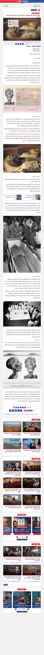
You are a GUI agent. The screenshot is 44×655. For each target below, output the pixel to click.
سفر (8, 70)
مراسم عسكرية (36, 49)
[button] (27, 537)
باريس (19, 203)
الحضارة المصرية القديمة (16, 131)
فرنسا (22, 414)
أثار (15, 189)
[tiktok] (10, 410)
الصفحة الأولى (14, 414)
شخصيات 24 (34, 10)
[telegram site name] (16, 410)
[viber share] (16, 44)
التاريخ (24, 141)
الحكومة (28, 66)
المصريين (24, 286)
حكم (29, 134)
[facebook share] (23, 44)
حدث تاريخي (36, 51)
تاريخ (20, 136)
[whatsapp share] (18, 44)
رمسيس (32, 414)
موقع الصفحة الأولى (7, 414)
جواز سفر (16, 75)
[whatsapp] (14, 407)
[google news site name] (21, 410)
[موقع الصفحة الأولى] (22, 1)
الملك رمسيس (27, 414)
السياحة (22, 347)
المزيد (22, 539)
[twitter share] (21, 44)
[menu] (40, 1)
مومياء (19, 414)
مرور (37, 184)
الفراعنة (13, 119)
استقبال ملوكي (36, 48)
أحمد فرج (36, 42)
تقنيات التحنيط (36, 50)
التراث (15, 332)
